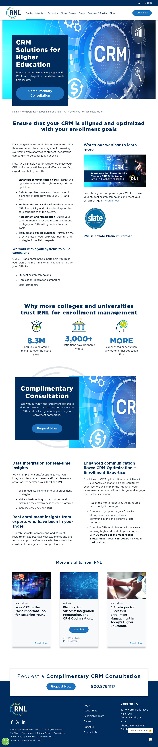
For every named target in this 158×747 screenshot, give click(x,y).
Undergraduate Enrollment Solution (41, 112)
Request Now (47, 428)
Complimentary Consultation (40, 93)
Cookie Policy (16, 737)
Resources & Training (97, 13)
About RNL (91, 710)
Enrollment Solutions (35, 13)
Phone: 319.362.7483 (133, 725)
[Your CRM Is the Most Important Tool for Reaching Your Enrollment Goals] (31, 585)
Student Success (68, 13)
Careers (88, 721)
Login (148, 3)
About (113, 13)
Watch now (112, 200)
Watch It (79, 629)
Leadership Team (94, 716)
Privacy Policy (43, 733)
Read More (41, 643)
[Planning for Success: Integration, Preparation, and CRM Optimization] (79, 585)
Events (82, 13)
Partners (89, 727)
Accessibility (59, 733)
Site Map (14, 733)
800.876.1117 (103, 687)
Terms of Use (27, 733)
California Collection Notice (38, 737)
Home (15, 112)
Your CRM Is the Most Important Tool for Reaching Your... (31, 611)
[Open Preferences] (5, 741)
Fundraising (53, 13)
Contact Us (142, 13)
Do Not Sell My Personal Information (26, 740)
